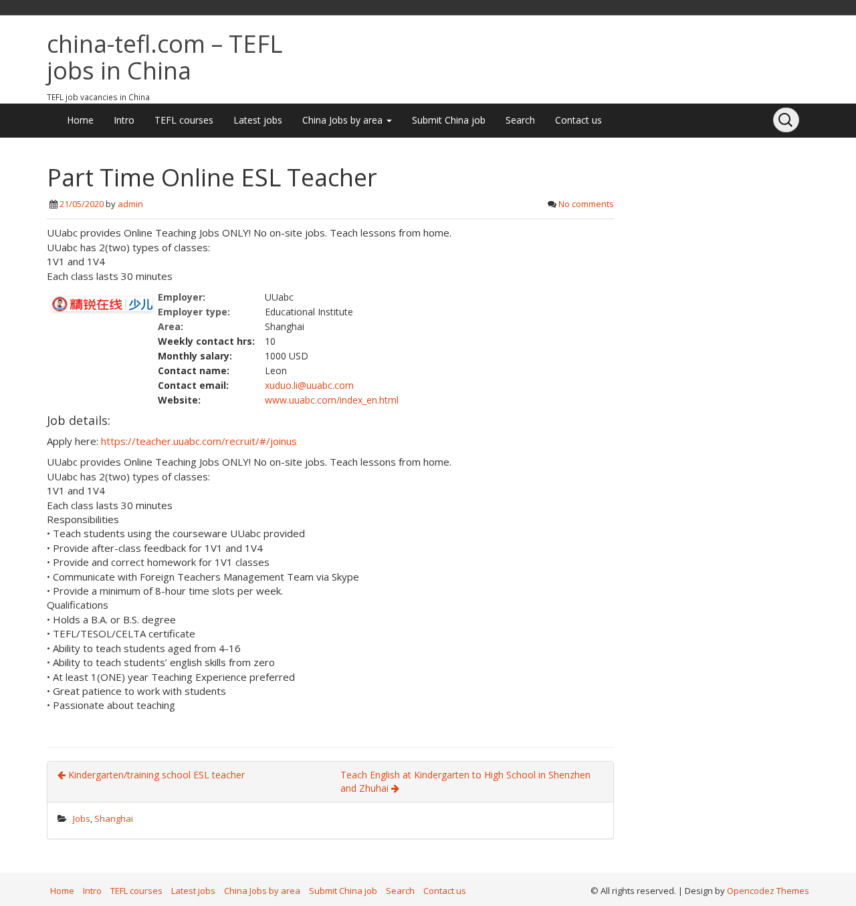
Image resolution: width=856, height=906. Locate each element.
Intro (124, 120)
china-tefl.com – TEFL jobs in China (164, 57)
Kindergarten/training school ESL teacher (155, 774)
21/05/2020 (82, 204)
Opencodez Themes (768, 891)
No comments (586, 204)
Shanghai (113, 818)
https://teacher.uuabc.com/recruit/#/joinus (199, 441)
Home (80, 120)
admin (130, 204)
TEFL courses (183, 120)
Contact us (578, 120)
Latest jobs (257, 120)
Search (520, 120)
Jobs (81, 818)
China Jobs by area (343, 120)
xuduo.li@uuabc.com (309, 385)
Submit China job (449, 120)
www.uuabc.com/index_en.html (332, 400)
